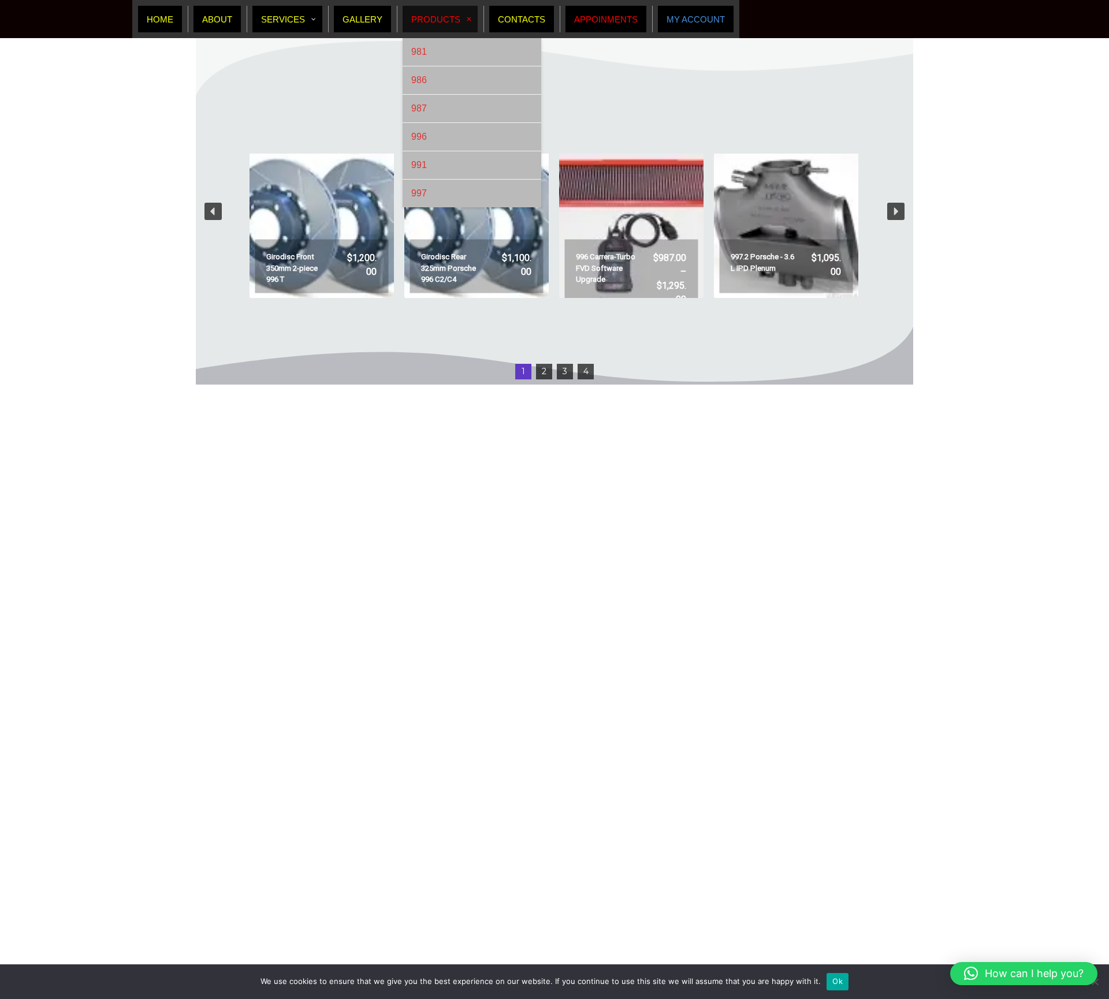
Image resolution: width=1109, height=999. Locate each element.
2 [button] (544, 371)
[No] (1094, 981)
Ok (837, 981)
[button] (322, 211)
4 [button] (586, 371)
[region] (554, 211)
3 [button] (565, 371)
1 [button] (523, 371)
